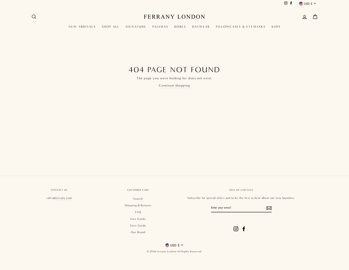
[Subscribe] (269, 208)
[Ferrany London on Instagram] (235, 224)
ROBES (180, 26)
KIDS (276, 26)
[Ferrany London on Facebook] (243, 224)
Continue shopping (174, 85)
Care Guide (138, 225)
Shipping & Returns (138, 205)
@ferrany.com (62, 198)
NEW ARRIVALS (82, 26)
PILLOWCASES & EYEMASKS (241, 26)
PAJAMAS (160, 26)
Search (138, 198)
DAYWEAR (201, 26)
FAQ (138, 212)
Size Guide (138, 219)
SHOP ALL (111, 26)
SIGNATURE (136, 26)
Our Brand (138, 232)
